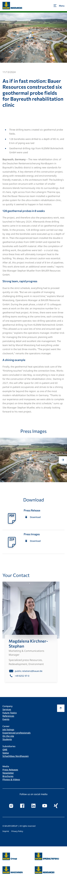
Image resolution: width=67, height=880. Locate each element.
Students (7, 739)
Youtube (45, 806)
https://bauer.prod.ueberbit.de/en (9, 854)
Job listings (8, 729)
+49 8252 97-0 (22, 675)
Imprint (5, 831)
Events (5, 719)
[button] (4, 460)
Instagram (11, 806)
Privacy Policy (17, 831)
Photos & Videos (11, 779)
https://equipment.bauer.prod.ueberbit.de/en (12, 868)
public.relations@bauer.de (28, 670)
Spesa (5, 752)
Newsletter (8, 772)
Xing (56, 806)
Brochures (7, 776)
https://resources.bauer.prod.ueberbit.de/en (44, 868)
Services (6, 709)
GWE (4, 749)
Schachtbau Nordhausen (15, 756)
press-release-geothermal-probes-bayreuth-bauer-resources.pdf (33, 518)
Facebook (22, 806)
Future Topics (9, 712)
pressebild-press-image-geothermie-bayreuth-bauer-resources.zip (33, 542)
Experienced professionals (16, 732)
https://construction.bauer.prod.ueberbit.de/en (47, 854)
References (8, 715)
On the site (8, 736)
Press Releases (10, 769)
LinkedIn (33, 806)
